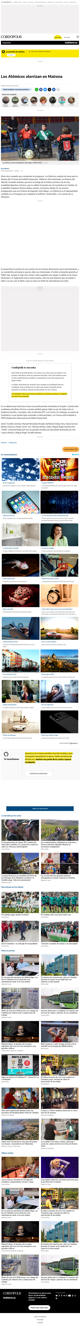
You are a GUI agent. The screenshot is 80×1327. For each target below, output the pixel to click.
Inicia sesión (67, 37)
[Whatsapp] (36, 89)
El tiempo (25, 2)
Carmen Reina (5, 849)
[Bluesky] (45, 89)
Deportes (6, 42)
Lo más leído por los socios (11, 816)
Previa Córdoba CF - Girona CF (61, 2)
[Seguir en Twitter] (59, 1295)
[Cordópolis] (13, 1293)
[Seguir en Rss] (56, 1298)
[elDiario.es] (13, 1297)
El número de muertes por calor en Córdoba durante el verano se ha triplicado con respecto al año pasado (59, 979)
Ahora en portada (8, 951)
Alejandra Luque (6, 882)
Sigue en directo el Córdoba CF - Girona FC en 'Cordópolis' (20, 1078)
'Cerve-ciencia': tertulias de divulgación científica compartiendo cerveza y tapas (17, 1180)
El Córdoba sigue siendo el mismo (15, 914)
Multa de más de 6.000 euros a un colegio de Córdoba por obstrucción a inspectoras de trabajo (19, 1012)
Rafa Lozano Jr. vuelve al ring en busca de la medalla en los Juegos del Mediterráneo (58, 1045)
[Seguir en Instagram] (66, 1295)
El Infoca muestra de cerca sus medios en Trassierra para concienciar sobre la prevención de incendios (57, 1079)
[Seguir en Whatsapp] (75, 1295)
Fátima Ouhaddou (73, 2)
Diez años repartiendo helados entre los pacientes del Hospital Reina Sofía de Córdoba (20, 1111)
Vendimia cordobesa (17, 2)
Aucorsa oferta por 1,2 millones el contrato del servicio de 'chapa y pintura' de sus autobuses (59, 1011)
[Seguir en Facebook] (61, 1295)
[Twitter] (49, 89)
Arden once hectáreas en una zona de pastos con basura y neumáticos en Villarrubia (19, 1142)
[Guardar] (58, 89)
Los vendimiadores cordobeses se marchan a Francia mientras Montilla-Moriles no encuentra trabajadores (58, 844)
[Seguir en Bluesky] (56, 1295)
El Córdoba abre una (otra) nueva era (56, 914)
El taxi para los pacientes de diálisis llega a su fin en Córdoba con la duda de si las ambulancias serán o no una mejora (19, 979)
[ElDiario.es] (71, 43)
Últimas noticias (7, 1153)
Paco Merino (5, 168)
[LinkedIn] (54, 89)
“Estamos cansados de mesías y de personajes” (59, 943)
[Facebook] (41, 89)
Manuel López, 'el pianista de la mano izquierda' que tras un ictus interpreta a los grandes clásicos (18, 1046)
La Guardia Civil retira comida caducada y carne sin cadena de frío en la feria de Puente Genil (59, 1143)
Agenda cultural (50, 2)
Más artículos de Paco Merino (12, 887)
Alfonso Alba (44, 849)
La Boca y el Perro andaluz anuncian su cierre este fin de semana (59, 1111)
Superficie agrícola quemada (40, 2)
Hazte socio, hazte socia (38, 773)
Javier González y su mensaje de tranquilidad (19, 943)
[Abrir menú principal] (78, 37)
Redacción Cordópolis (17, 1050)
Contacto (40, 1322)
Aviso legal (40, 1319)
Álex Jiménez (44, 1048)
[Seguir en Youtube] (69, 1295)
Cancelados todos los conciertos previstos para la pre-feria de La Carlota (59, 1180)
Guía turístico (31, 2)
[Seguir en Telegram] (64, 1295)
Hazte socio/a (58, 37)
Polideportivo (13, 442)
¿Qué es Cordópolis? (40, 1316)
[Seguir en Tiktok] (73, 1295)
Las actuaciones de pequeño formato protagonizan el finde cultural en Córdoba (58, 876)
